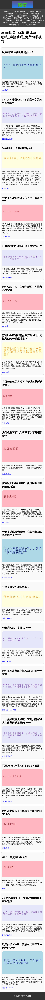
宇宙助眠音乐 (31, 20)
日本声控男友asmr (29, 25)
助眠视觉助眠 (7, 756)
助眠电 (23, 22)
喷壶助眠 (15, 22)
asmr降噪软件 (7, 801)
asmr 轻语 (6, 236)
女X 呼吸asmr (7, 139)
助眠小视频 (35, 14)
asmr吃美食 (34, 16)
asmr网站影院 (35, 22)
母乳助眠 (19, 20)
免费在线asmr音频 (35, 11)
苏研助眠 (5, 372)
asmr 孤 (5, 326)
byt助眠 (5, 90)
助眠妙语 (5, 188)
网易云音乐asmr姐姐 (22, 18)
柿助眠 (4, 889)
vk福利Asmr (6, 661)
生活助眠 (5, 423)
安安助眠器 (37, 18)
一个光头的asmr (22, 14)
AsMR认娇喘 (8, 16)
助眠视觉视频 (7, 577)
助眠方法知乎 (7, 935)
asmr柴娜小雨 (14, 25)
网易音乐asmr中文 (9, 710)
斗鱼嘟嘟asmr (7, 277)
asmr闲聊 (9, 14)
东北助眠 (5, 848)
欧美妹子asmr (7, 988)
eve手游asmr (8, 20)
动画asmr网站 (21, 16)
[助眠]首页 (7, 11)
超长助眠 (5, 522)
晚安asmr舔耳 (7, 618)
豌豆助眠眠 (6, 474)
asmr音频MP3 (19, 11)
